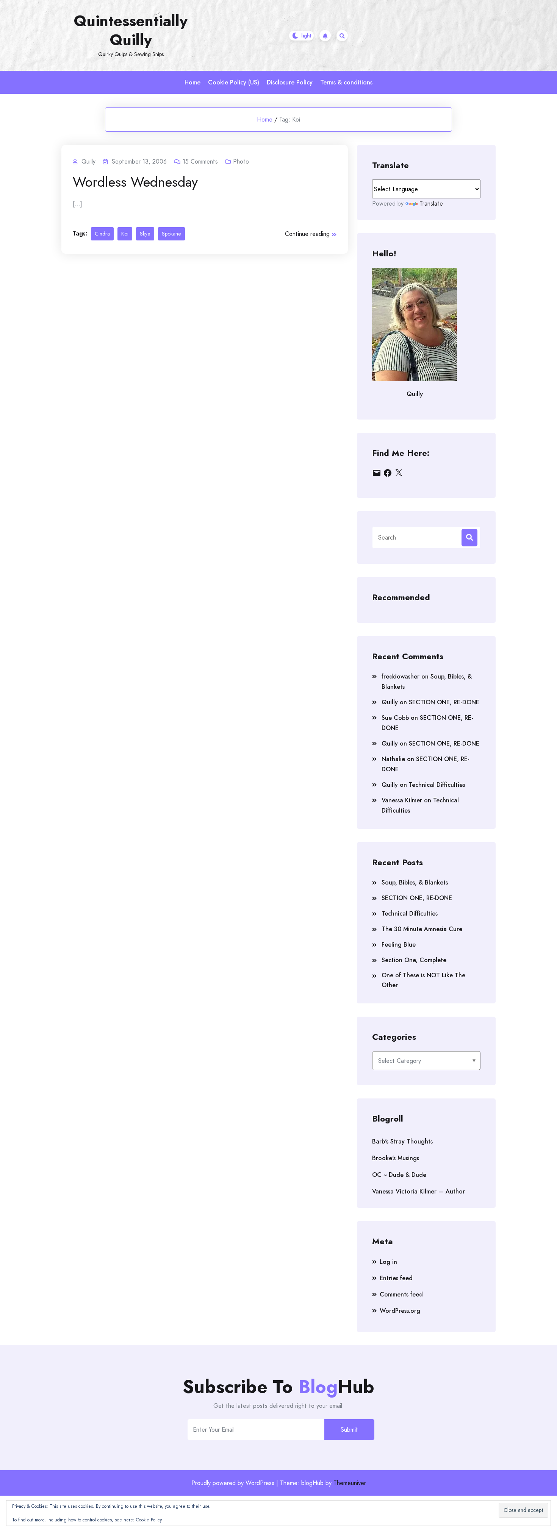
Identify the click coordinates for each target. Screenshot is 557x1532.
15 (200, 161)
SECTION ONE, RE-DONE (444, 702)
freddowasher (400, 676)
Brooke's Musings (395, 1158)
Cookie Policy (149, 1519)
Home (192, 82)
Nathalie (393, 759)
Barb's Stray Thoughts (402, 1141)
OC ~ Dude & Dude (399, 1174)
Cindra (102, 233)
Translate (431, 203)
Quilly (390, 702)
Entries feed (396, 1278)
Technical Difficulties (437, 784)
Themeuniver (349, 1483)
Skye (145, 233)
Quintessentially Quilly (131, 30)
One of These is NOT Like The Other (423, 980)
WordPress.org (400, 1310)
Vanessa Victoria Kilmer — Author (418, 1191)
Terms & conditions (346, 82)
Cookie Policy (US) (233, 82)
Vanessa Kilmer (402, 800)
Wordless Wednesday (135, 181)
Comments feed (401, 1294)
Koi (124, 233)
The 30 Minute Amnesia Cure (422, 929)
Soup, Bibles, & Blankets (415, 882)
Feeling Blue (399, 944)
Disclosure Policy (290, 82)
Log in (388, 1261)
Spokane (171, 233)
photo (241, 161)
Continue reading (307, 233)
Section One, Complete (414, 960)
